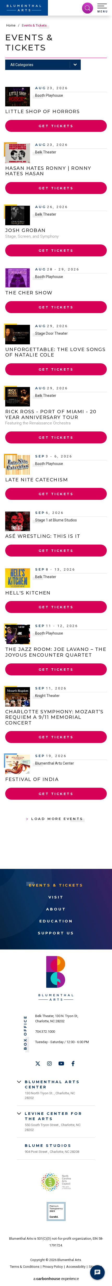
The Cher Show (29, 293)
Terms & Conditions (24, 1267)
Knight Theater (47, 696)
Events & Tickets (56, 885)
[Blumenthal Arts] (24, 8)
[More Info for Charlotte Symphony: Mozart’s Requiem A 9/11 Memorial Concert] (17, 697)
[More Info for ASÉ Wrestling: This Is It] (17, 521)
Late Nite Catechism (36, 480)
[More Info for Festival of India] (17, 764)
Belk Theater (45, 152)
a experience (56, 1278)
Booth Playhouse (49, 95)
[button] (102, 8)
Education (56, 921)
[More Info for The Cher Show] (17, 278)
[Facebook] (73, 1063)
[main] (56, 442)
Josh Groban (25, 230)
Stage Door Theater (51, 333)
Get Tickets (56, 126)
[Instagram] (49, 1063)
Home (10, 25)
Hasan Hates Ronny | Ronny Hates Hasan (48, 171)
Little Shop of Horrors (42, 111)
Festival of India (32, 779)
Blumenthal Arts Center (54, 763)
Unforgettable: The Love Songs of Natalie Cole (55, 352)
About (56, 909)
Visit (56, 897)
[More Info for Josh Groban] (17, 215)
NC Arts (56, 1182)
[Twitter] (38, 1063)
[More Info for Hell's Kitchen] (17, 578)
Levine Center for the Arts (53, 1116)
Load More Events (57, 819)
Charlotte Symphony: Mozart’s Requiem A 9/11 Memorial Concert (54, 717)
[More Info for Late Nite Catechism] (17, 465)
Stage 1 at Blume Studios (56, 520)
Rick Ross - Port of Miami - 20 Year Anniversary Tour (51, 414)
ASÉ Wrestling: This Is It (42, 536)
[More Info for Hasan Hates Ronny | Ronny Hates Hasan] (17, 153)
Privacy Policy (53, 1267)
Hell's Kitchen (28, 593)
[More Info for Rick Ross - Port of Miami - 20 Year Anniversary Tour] (17, 396)
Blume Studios (48, 1145)
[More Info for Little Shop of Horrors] (17, 96)
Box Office (25, 1032)
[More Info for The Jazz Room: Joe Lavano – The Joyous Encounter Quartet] (17, 634)
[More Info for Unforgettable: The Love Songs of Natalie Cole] (17, 334)
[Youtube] (61, 1063)
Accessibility (75, 1267)
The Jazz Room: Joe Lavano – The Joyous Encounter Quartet (55, 652)
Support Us (56, 933)
